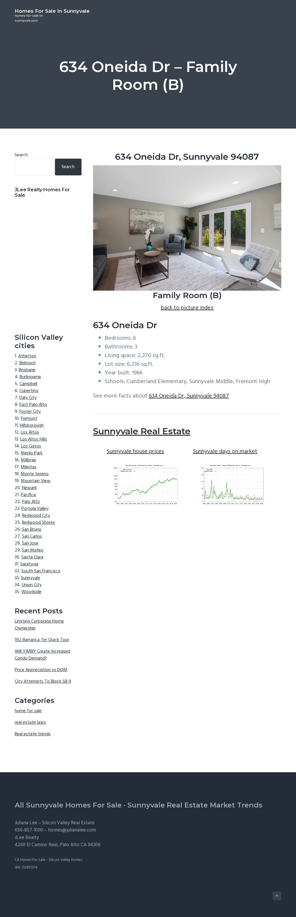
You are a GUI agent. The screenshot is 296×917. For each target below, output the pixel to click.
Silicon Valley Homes (65, 860)
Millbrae (28, 460)
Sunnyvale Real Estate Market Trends (194, 805)
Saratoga (29, 564)
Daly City (28, 398)
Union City (32, 585)
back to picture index (187, 308)
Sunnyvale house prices (135, 451)
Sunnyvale (30, 578)
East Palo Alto (33, 405)
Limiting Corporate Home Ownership (39, 625)
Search (21, 155)
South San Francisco (40, 571)
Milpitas (28, 467)
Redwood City (36, 515)
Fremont (29, 418)
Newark (29, 488)
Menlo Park (31, 453)
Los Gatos (31, 446)
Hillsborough (32, 425)
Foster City (30, 411)
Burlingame (30, 377)
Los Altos (30, 432)
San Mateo (32, 550)
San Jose (30, 543)
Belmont (27, 363)
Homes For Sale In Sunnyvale (52, 11)
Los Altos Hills (33, 439)
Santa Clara (32, 557)
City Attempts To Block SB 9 (43, 681)
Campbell (28, 384)
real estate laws (30, 722)
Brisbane (27, 370)
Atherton (27, 356)
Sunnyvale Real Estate (141, 431)
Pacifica (28, 495)
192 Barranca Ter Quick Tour (42, 640)
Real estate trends (33, 734)
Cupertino (28, 391)
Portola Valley (35, 509)
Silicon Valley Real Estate (68, 823)
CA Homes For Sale (30, 860)
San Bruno (31, 529)
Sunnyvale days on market (225, 451)
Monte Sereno (35, 474)
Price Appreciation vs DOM (41, 670)
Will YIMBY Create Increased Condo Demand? (42, 655)
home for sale (28, 711)
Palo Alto (31, 502)
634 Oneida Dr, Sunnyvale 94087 (189, 396)
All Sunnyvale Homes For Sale (68, 805)
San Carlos (32, 536)
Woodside (31, 592)
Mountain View (36, 481)
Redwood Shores (38, 522)
